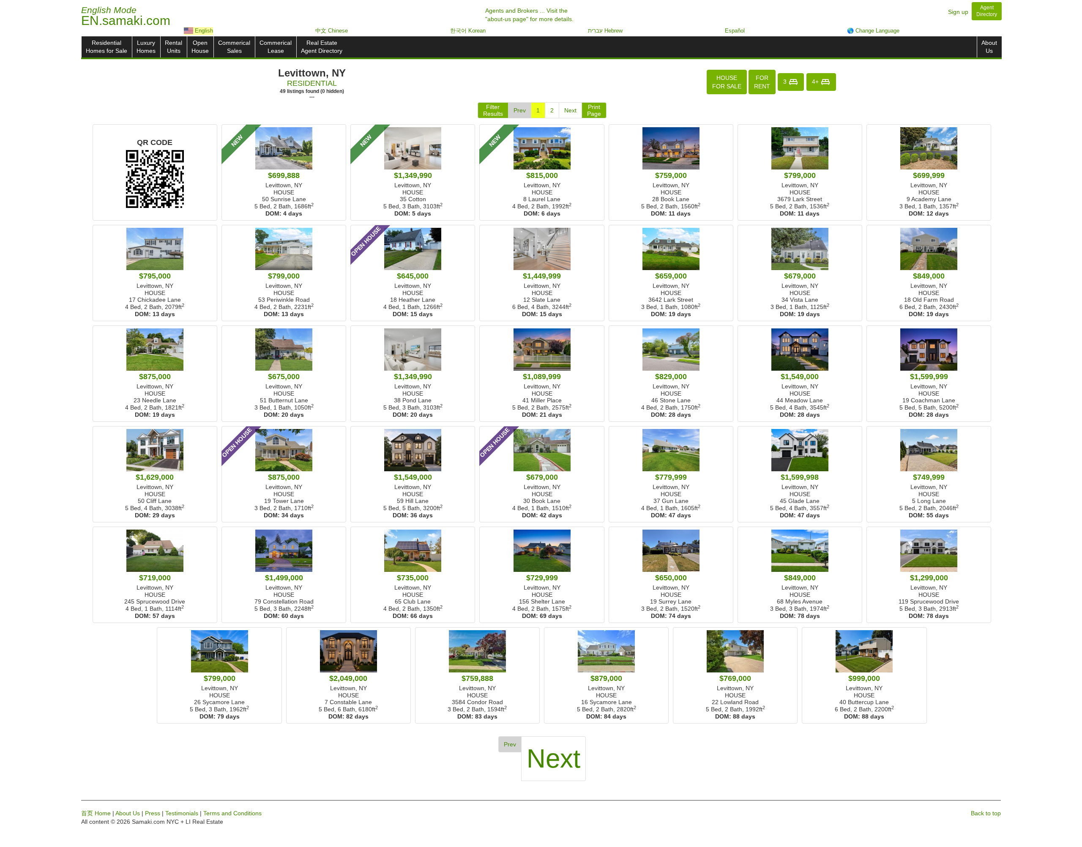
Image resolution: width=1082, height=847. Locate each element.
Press (152, 813)
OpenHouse (200, 46)
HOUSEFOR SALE (726, 82)
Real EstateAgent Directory (321, 46)
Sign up (958, 11)
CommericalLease (276, 46)
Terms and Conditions (232, 813)
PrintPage (594, 110)
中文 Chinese (331, 30)
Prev (520, 110)
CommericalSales (234, 46)
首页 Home (96, 813)
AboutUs (989, 46)
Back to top (986, 813)
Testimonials (181, 813)
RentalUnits (173, 46)
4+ (816, 81)
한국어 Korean (468, 30)
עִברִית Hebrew (605, 30)
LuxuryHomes (146, 46)
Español (735, 30)
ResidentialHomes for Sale (106, 46)
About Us (127, 813)
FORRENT (762, 82)
